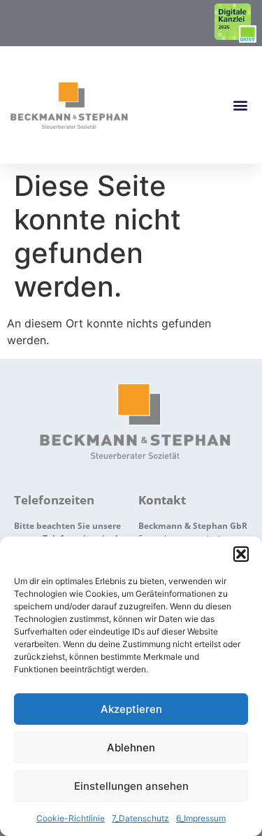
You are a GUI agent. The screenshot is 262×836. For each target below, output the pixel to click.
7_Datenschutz (140, 818)
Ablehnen (131, 747)
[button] (241, 554)
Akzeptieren (131, 709)
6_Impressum (201, 818)
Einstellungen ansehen (131, 786)
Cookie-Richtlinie (70, 818)
